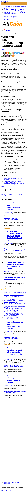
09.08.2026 (7, 271)
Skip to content (4, 1)
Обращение (7, 483)
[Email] (2, 55)
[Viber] (7, 55)
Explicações (7, 30)
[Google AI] (10, 55)
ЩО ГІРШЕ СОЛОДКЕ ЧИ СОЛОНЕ (14, 184)
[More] (13, 55)
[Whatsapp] (10, 53)
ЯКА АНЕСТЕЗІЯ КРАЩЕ (8, 193)
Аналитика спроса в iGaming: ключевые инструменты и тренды (14, 13)
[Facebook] (2, 53)
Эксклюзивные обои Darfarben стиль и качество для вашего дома (14, 15)
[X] (4, 53)
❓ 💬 (5, 29)
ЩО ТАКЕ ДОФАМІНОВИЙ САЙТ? (14, 317)
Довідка (3, 49)
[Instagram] (23, 53)
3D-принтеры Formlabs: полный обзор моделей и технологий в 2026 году (14, 10)
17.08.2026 (7, 212)
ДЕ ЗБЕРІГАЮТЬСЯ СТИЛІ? (11, 182)
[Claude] (13, 53)
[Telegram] (15, 53)
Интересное (7, 228)
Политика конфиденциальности (12, 482)
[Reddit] (7, 53)
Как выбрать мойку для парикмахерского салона (15, 206)
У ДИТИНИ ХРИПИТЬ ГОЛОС (12, 181)
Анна (8, 51)
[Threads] (21, 53)
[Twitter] (18, 53)
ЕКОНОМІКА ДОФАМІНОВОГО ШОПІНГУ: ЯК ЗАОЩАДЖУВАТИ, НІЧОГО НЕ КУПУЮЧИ (13, 310)
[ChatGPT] (4, 55)
